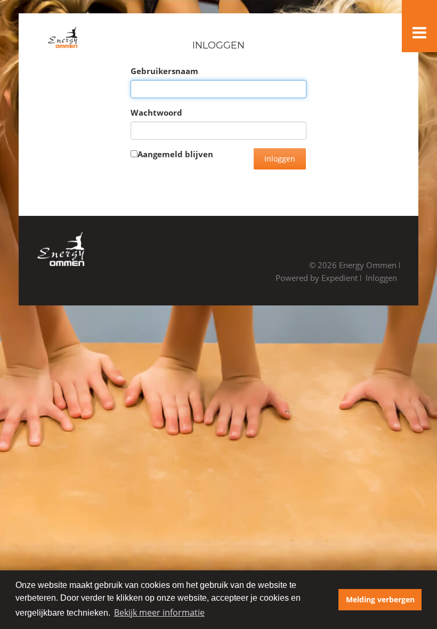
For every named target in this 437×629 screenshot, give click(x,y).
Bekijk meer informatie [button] (159, 612)
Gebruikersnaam (164, 71)
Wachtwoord (156, 112)
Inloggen (279, 159)
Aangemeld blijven (175, 154)
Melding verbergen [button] (380, 599)
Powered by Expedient (317, 277)
